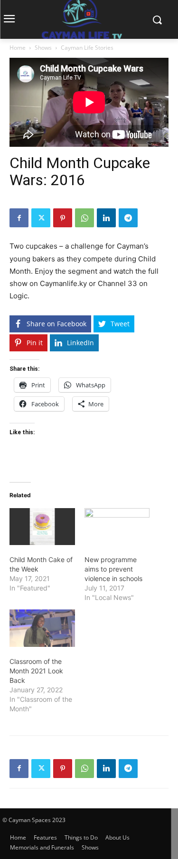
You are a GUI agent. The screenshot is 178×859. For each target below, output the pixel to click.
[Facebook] (18, 217)
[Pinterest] (62, 217)
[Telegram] (128, 217)
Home (17, 48)
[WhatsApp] (84, 217)
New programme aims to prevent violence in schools (113, 568)
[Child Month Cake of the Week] (42, 527)
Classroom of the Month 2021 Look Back (36, 670)
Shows (43, 48)
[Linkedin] (106, 217)
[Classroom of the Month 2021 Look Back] (42, 628)
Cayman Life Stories (87, 48)
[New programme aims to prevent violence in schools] (117, 527)
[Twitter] (40, 217)
